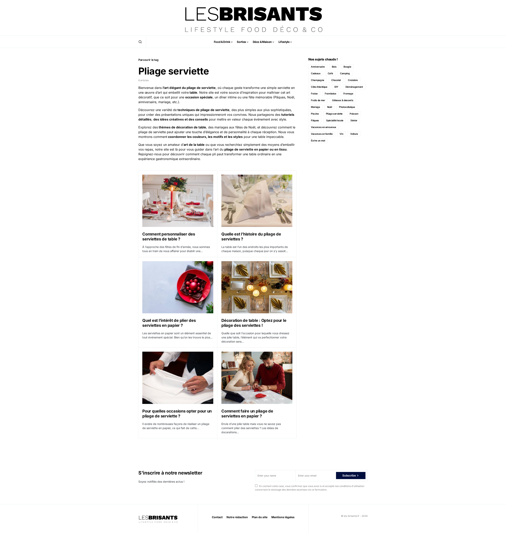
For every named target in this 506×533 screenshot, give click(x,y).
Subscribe (349, 475)
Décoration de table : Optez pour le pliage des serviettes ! (253, 323)
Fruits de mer (318, 100)
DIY (336, 86)
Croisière (353, 80)
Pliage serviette (334, 113)
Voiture (354, 133)
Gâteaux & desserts (342, 100)
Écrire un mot (318, 140)
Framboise (330, 93)
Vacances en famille (321, 133)
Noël (329, 106)
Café (330, 73)
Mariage (315, 106)
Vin (341, 133)
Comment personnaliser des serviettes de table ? (168, 236)
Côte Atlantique (319, 86)
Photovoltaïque (347, 106)
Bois (334, 66)
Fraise (314, 93)
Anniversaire (318, 66)
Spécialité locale (334, 120)
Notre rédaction (237, 517)
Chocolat (336, 80)
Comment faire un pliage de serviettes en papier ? (247, 413)
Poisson (354, 113)
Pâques (315, 120)
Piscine (315, 113)
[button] (140, 41)
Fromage (348, 93)
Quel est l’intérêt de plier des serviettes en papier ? (169, 323)
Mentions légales (283, 517)
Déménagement (354, 86)
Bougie (347, 66)
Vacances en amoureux (323, 127)
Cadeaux (316, 73)
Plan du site (259, 517)
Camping (345, 73)
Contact (217, 517)
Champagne (317, 80)
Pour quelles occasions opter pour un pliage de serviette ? (177, 413)
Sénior (353, 120)
